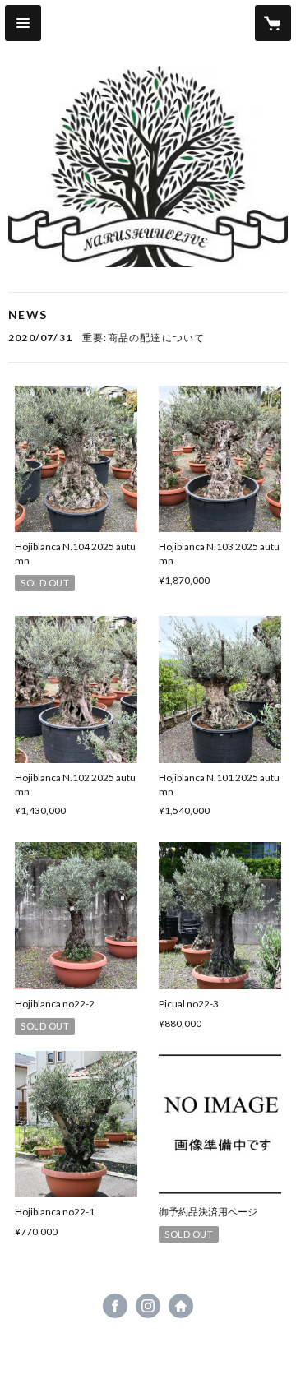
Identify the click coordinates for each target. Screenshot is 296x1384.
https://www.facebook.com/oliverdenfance (115, 1306)
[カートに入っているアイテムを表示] (273, 23)
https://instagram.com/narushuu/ (148, 1306)
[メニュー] (23, 23)
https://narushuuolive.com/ (181, 1306)
